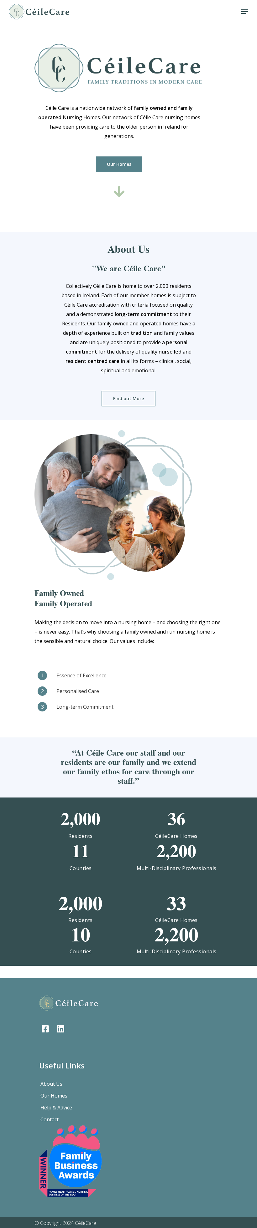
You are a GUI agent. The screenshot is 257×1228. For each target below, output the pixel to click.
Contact (49, 1119)
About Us (51, 1083)
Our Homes (53, 1095)
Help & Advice (56, 1107)
